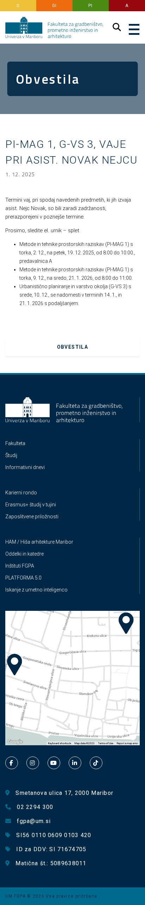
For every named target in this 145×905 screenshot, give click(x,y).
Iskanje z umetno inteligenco (36, 590)
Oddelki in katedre (24, 554)
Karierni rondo (21, 492)
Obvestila (72, 347)
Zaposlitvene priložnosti (31, 516)
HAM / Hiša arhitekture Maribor (39, 542)
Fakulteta (15, 443)
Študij (11, 455)
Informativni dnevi (25, 467)
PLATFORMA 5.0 (23, 578)
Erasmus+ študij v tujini (30, 504)
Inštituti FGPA (19, 566)
